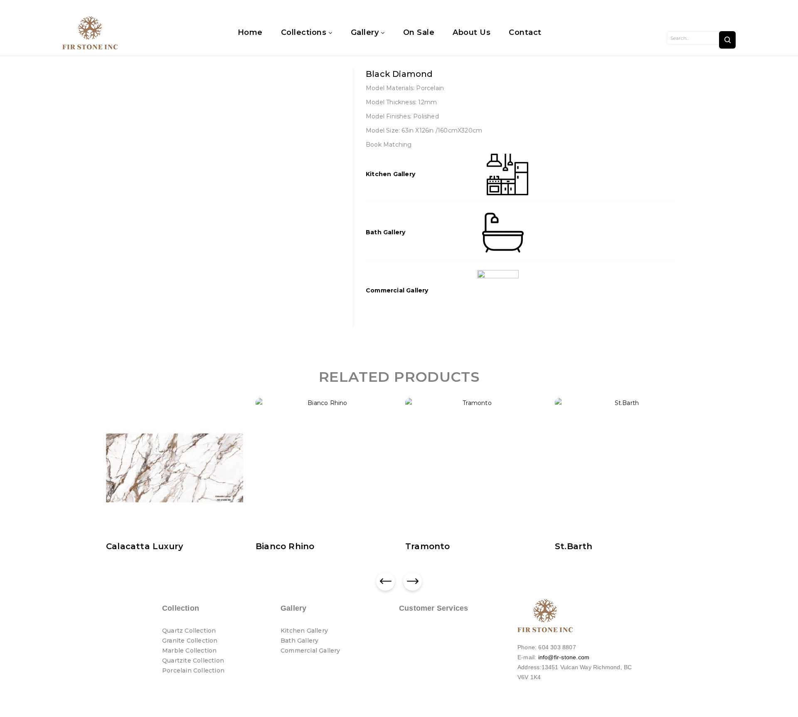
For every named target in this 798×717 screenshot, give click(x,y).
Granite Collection (190, 640)
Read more (129, 548)
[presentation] (385, 581)
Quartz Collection (189, 630)
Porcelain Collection (193, 670)
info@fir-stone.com (564, 657)
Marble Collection (189, 650)
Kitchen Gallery (390, 174)
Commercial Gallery (397, 290)
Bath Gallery (385, 232)
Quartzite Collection (193, 660)
